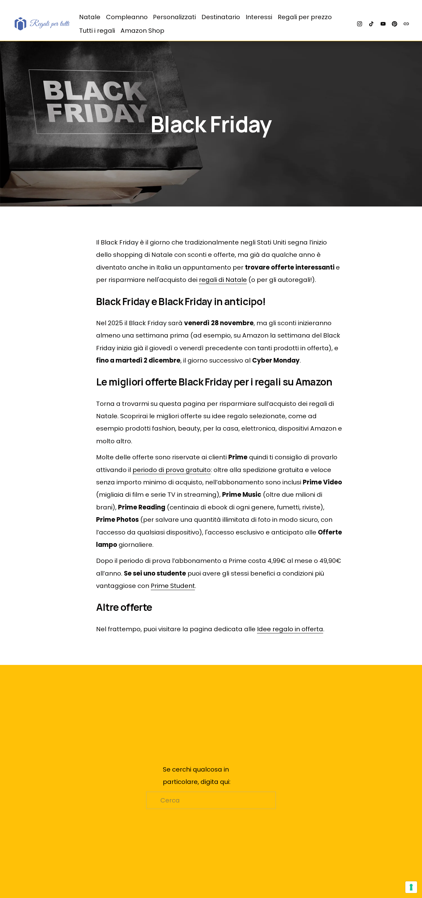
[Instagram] (360, 24)
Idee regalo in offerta (290, 629)
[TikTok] (371, 24)
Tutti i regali (97, 30)
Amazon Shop (142, 30)
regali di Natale (223, 279)
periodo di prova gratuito (172, 470)
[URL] (406, 24)
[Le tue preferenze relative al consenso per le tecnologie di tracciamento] (411, 887)
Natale (89, 17)
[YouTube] (383, 24)
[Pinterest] (394, 24)
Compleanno (127, 17)
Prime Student (173, 585)
